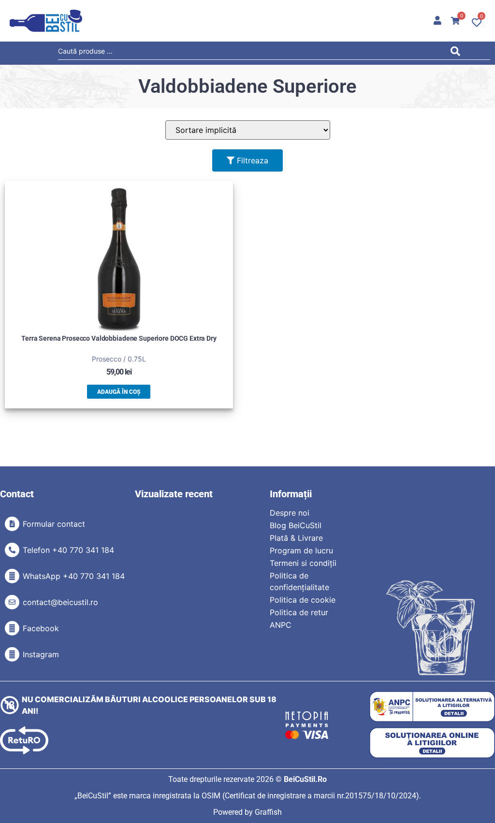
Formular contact (54, 524)
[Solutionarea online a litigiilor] (432, 743)
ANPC (280, 625)
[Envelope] (12, 602)
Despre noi (289, 513)
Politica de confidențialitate (299, 581)
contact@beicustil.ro (60, 602)
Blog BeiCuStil (295, 525)
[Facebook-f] (12, 628)
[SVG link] (46, 21)
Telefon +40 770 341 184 (68, 550)
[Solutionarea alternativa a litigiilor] (432, 707)
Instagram (41, 654)
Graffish (268, 812)
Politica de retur (299, 612)
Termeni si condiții (303, 563)
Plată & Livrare (296, 538)
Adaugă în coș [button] (118, 392)
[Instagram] (12, 654)
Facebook (41, 628)
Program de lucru (301, 550)
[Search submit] (457, 52)
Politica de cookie (302, 600)
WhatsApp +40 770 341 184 (74, 576)
